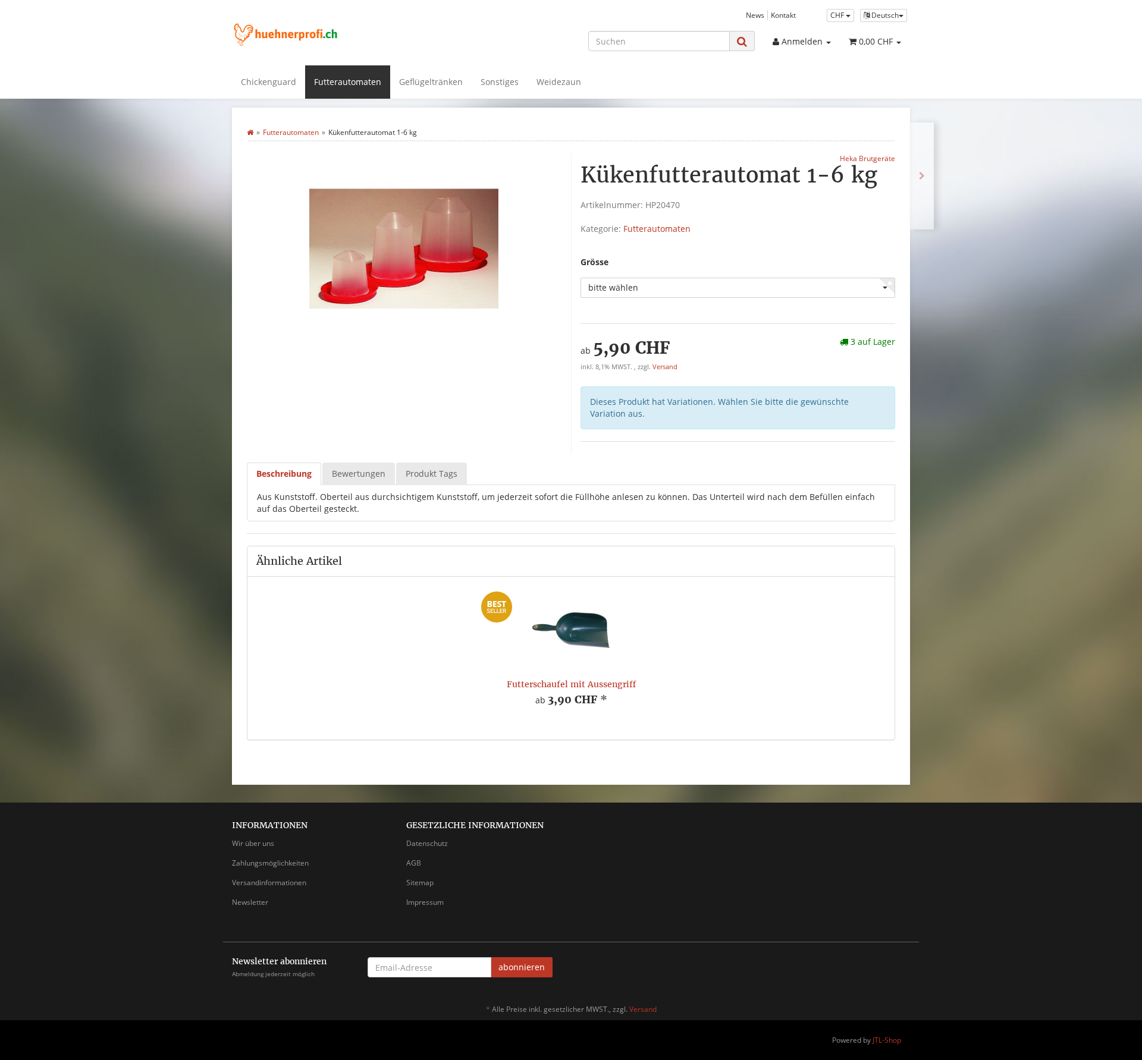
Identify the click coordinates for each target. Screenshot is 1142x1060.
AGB (413, 863)
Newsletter (250, 902)
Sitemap (420, 882)
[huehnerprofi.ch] (339, 37)
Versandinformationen (269, 882)
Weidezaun (559, 81)
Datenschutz (427, 843)
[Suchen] (742, 41)
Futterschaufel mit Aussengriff (571, 684)
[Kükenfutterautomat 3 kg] (922, 175)
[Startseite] (250, 132)
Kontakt (783, 15)
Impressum (425, 902)
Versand (664, 367)
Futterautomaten (347, 81)
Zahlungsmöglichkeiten (270, 863)
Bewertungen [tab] (358, 473)
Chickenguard (268, 81)
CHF (838, 15)
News (755, 15)
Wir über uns (253, 843)
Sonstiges (500, 81)
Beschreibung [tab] (284, 473)
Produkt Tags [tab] (431, 473)
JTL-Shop (887, 1040)
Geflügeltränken (431, 81)
